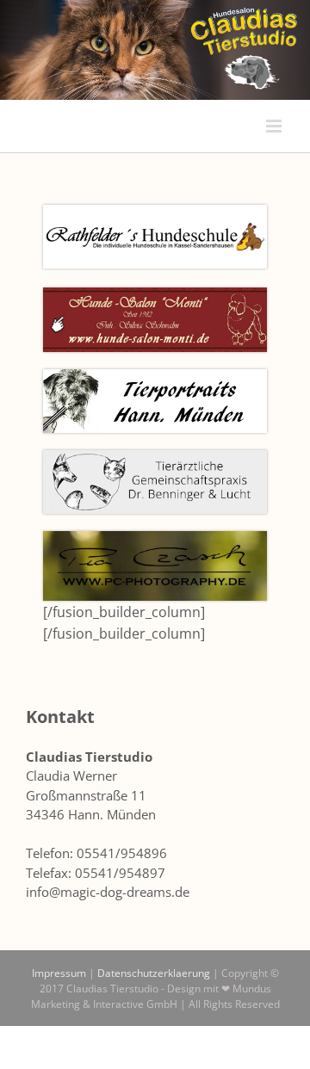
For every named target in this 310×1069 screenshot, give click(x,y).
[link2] (155, 457)
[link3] (155, 211)
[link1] (155, 376)
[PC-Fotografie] (155, 537)
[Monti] (155, 294)
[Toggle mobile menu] (275, 126)
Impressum (59, 973)
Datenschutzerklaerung (153, 973)
